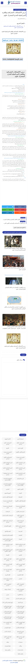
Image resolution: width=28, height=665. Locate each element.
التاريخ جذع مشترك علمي (19, 9)
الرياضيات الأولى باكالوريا (20, 516)
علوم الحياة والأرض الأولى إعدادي (20, 607)
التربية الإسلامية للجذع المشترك (20, 474)
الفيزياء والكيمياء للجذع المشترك (20, 550)
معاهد (7, 642)
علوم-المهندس (8, 627)
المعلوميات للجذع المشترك (20, 590)
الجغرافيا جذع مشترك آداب (7, 501)
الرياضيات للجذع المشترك (20, 521)
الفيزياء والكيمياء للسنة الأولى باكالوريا (7, 550)
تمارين (7, 594)
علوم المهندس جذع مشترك (8, 623)
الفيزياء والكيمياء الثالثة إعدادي (20, 545)
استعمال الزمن (20, 439)
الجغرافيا (20, 497)
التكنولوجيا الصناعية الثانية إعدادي (8, 484)
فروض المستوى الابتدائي (20, 632)
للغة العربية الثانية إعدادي (7, 637)
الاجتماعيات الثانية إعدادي (7, 443)
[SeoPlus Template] (24, 660)
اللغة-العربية (7, 575)
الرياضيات (8, 511)
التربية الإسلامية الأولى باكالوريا (7, 463)
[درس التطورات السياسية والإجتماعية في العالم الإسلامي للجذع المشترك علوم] (14, 300)
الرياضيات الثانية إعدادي (8, 515)
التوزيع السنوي (8, 493)
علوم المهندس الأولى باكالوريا (20, 623)
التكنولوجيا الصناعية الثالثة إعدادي (8, 479)
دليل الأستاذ (20, 602)
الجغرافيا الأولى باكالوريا (20, 501)
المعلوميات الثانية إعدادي (7, 584)
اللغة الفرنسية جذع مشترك (8, 570)
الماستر (20, 578)
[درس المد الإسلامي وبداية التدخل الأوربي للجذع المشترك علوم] (14, 261)
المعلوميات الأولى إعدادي (20, 584)
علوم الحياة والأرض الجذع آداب (20, 617)
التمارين (7, 489)
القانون (20, 555)
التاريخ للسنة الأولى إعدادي (8, 458)
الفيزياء (20, 539)
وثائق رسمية (7, 650)
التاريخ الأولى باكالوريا (20, 452)
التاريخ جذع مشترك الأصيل (8, 452)
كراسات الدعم (8, 631)
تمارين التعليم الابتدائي (20, 598)
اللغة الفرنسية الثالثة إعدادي (7, 565)
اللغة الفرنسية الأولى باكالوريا (20, 565)
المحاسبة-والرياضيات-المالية (7, 579)
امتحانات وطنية (8, 589)
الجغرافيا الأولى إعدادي (7, 497)
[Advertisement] (14, 415)
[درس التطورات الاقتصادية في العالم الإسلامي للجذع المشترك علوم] (14, 280)
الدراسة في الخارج (20, 511)
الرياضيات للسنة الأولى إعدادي (7, 521)
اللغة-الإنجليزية (20, 575)
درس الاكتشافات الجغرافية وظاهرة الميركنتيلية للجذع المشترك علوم (13, 26)
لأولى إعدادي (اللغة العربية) (20, 637)
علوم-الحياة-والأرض (20, 627)
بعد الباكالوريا (20, 594)
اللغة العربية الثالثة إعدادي (7, 559)
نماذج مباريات (20, 650)
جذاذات (7, 598)
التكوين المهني (20, 489)
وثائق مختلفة (20, 653)
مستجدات (20, 642)
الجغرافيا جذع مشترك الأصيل (20, 506)
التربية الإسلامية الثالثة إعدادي (20, 468)
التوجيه (20, 493)
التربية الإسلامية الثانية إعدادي (7, 468)
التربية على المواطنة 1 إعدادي (7, 474)
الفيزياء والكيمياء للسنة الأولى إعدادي (7, 539)
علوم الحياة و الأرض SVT (8, 602)
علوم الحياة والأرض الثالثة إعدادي (20, 612)
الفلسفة (20, 535)
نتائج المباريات (8, 646)
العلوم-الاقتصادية (7, 526)
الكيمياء (7, 555)
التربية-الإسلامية (20, 478)
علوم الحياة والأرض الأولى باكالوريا (8, 607)
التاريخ (7, 448)
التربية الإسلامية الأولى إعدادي (20, 463)
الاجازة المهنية (8, 439)
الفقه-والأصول (8, 531)
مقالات (20, 646)
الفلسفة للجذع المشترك (7, 535)
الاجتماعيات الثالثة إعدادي (20, 443)
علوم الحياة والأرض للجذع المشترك (8, 617)
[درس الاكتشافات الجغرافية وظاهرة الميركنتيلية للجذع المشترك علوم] (14, 339)
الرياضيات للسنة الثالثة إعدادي (20, 526)
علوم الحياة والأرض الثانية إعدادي (8, 612)
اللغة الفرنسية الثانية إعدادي (20, 570)
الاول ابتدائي (20, 448)
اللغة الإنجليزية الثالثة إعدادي (20, 559)
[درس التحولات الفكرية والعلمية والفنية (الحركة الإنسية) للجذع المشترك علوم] (14, 241)
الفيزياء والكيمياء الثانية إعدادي (7, 545)
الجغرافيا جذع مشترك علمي (7, 506)
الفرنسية (20, 531)
